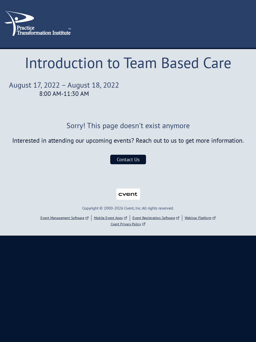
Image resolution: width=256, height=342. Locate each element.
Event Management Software (62, 218)
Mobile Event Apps (108, 218)
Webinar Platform (198, 218)
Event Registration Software (153, 218)
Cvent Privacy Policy (126, 224)
